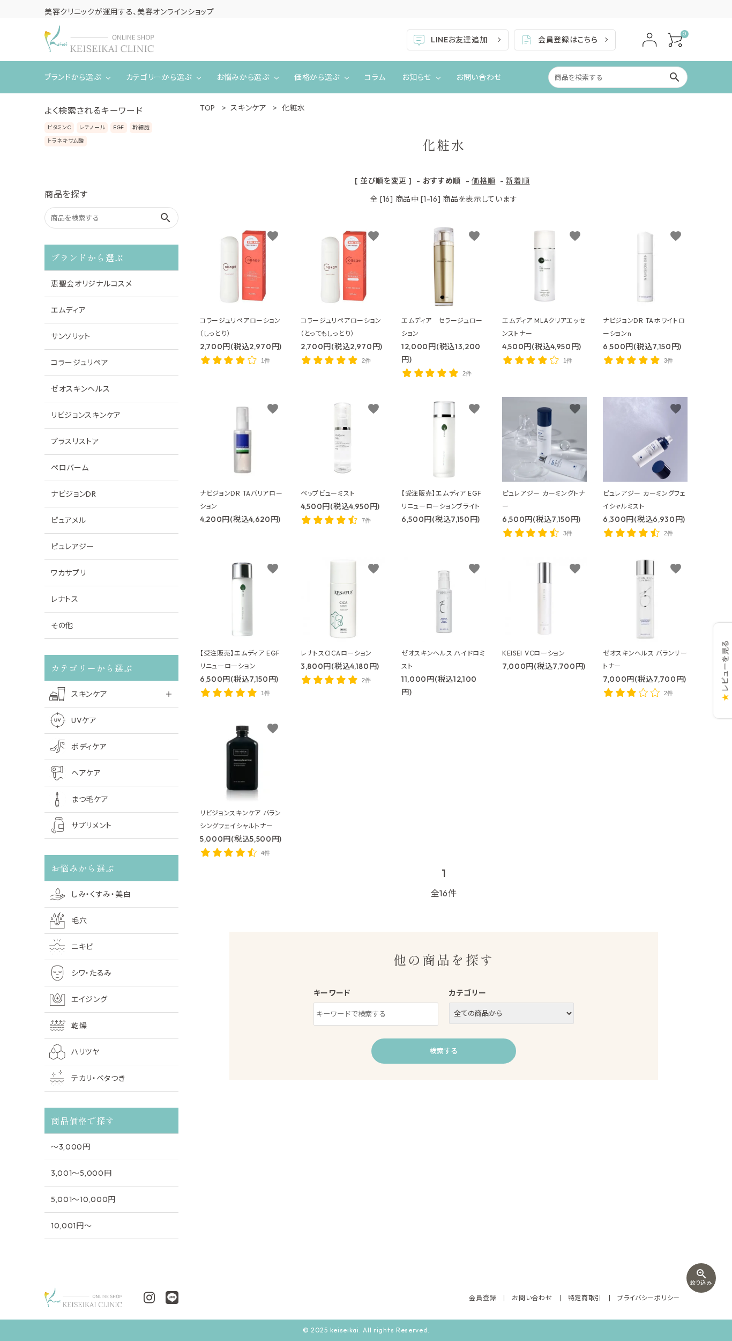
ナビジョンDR (73, 494)
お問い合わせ (479, 77)
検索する (444, 1051)
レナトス (65, 599)
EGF (118, 127)
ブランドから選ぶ (72, 77)
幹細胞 (141, 127)
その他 (62, 625)
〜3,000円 (71, 1147)
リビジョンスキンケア (86, 415)
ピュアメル (68, 520)
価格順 (483, 181)
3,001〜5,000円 (81, 1173)
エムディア (68, 310)
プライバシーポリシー (648, 1298)
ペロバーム (70, 468)
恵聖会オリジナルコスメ (91, 284)
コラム (375, 77)
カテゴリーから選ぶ (159, 77)
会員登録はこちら (568, 40)
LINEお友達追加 (459, 40)
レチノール (92, 127)
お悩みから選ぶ (243, 77)
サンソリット (71, 336)
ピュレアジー (72, 546)
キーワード (332, 993)
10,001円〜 (71, 1226)
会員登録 (482, 1298)
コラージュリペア (80, 362)
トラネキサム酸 (65, 140)
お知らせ (416, 77)
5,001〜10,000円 (83, 1199)
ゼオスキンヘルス (80, 389)
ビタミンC (59, 127)
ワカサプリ (68, 573)
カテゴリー (468, 993)
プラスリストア (75, 441)
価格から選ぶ (317, 77)
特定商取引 (585, 1298)
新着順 (517, 181)
